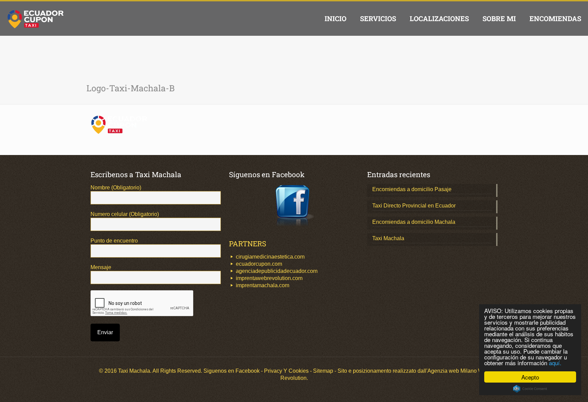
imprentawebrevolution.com (269, 278)
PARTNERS (247, 243)
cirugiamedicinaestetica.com (270, 257)
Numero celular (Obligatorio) (125, 214)
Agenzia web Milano (452, 371)
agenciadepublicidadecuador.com (276, 271)
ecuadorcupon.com (259, 264)
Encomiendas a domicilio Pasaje (412, 189)
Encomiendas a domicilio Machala (413, 222)
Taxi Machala (388, 238)
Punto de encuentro (114, 241)
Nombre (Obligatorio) (116, 187)
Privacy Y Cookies (286, 371)
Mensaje (101, 267)
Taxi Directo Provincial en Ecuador (414, 205)
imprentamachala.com (262, 285)
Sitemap (323, 371)
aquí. (555, 362)
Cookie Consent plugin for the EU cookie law (530, 388)
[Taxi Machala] (36, 18)
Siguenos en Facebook (231, 371)
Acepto (530, 377)
